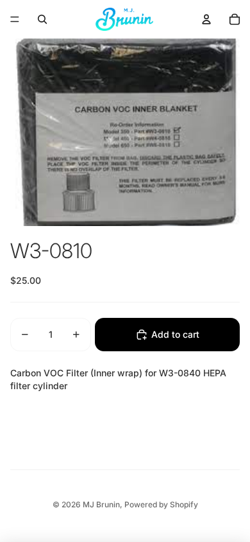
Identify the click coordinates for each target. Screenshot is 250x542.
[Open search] (42, 19)
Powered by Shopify (161, 504)
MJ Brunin (101, 504)
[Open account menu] (206, 19)
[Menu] (14, 19)
